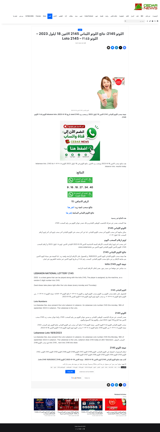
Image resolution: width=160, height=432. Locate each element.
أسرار (132, 16)
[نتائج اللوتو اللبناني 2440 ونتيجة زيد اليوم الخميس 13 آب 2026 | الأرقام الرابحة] (115, 405)
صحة (76, 16)
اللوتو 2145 (81, 367)
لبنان (137, 16)
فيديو (81, 16)
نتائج (51, 367)
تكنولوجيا (122, 16)
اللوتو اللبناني (68, 367)
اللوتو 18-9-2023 (88, 367)
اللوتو (50, 16)
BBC (142, 16)
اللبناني (98, 367)
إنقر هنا (69, 213)
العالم (127, 16)
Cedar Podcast (89, 16)
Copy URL (70, 371)
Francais (38, 16)
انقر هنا (71, 207)
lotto (106, 367)
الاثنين (102, 367)
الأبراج (55, 16)
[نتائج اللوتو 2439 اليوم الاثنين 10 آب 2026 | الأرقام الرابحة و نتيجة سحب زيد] (91, 404)
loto (115, 367)
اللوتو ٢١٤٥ (75, 367)
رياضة (106, 16)
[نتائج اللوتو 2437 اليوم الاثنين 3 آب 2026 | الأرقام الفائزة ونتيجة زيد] (44, 404)
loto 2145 (111, 367)
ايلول (55, 367)
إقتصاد (101, 16)
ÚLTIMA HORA (30, 16)
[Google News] (76, 378)
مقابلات (71, 16)
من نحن (21, 16)
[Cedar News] (146, 6)
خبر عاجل (148, 16)
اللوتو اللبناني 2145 (61, 367)
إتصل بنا (15, 16)
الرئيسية (156, 16)
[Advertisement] (80, 62)
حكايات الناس (114, 16)
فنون (96, 16)
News (44, 16)
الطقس (61, 16)
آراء (66, 16)
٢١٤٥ (119, 367)
